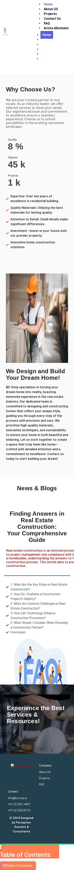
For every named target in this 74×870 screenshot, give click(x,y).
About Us (45, 772)
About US (49, 40)
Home (46, 35)
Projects (48, 44)
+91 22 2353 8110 (19, 810)
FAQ (45, 54)
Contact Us (52, 18)
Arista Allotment (56, 28)
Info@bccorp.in (17, 798)
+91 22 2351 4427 (19, 804)
